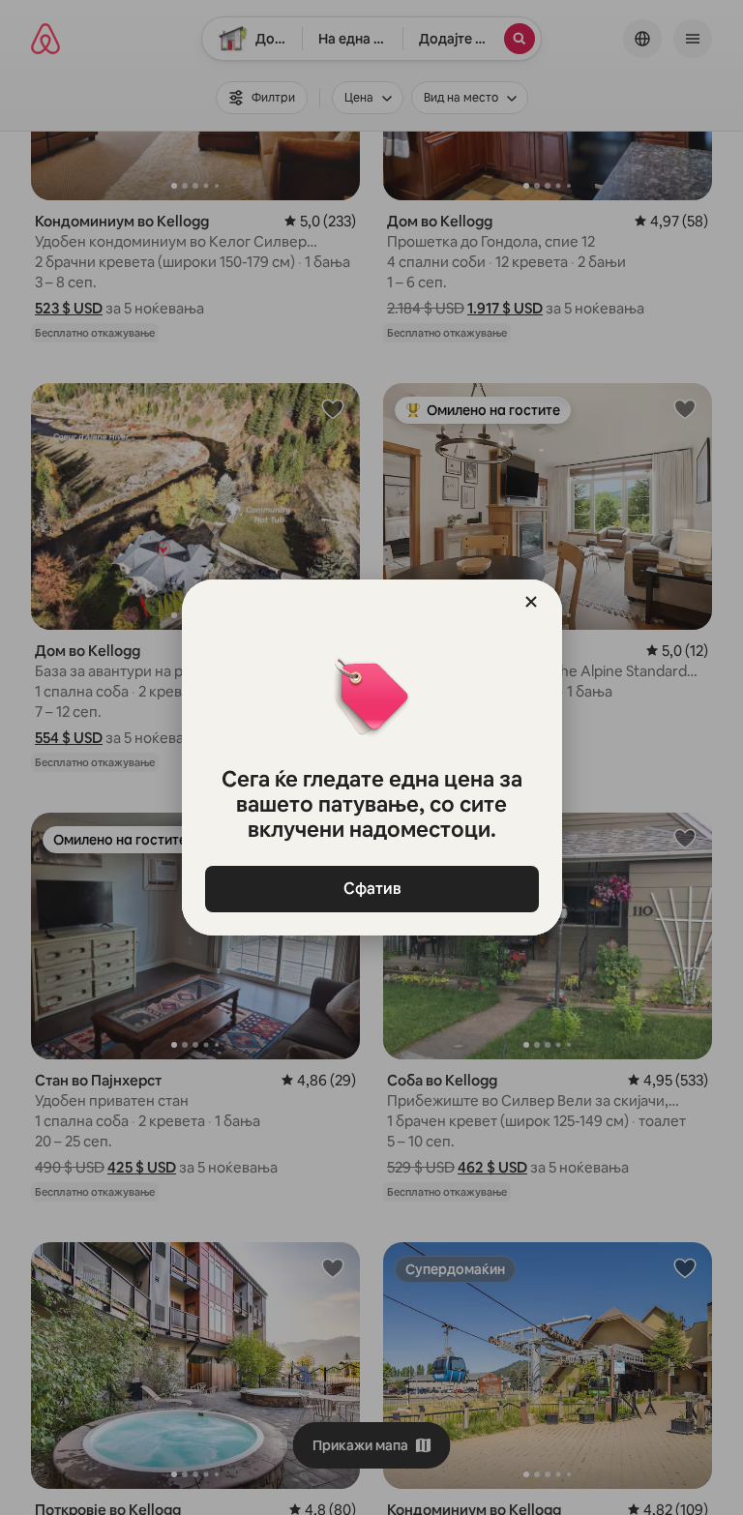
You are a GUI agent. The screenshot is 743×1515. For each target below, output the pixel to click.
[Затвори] (531, 601)
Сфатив (371, 888)
